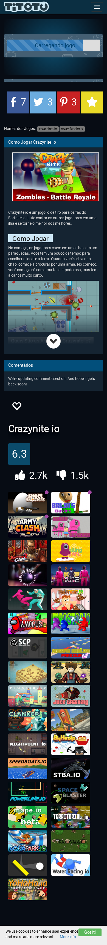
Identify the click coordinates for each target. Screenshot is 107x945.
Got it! (90, 932)
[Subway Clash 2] (27, 551)
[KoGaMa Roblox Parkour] (70, 648)
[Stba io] (70, 769)
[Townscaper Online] (27, 696)
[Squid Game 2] (70, 575)
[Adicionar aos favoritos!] (16, 407)
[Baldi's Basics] (70, 503)
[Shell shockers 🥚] (27, 503)
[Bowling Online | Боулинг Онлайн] (27, 575)
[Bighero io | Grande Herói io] (70, 744)
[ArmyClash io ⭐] (27, 527)
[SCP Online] (27, 648)
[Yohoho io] (27, 889)
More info (68, 937)
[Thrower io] (70, 841)
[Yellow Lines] (27, 865)
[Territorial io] (70, 817)
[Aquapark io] (27, 841)
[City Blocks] (27, 672)
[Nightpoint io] (27, 744)
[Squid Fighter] (27, 599)
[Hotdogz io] (70, 720)
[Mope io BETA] (27, 817)
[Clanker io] (27, 720)
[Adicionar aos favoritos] (92, 102)
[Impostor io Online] (70, 624)
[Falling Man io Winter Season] (70, 551)
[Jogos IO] (26, 7)
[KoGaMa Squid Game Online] (70, 527)
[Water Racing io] (70, 865)
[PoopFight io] (70, 599)
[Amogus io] (27, 624)
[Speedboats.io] (27, 769)
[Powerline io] (27, 793)
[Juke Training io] (70, 696)
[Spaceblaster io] (70, 793)
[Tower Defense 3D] (70, 672)
